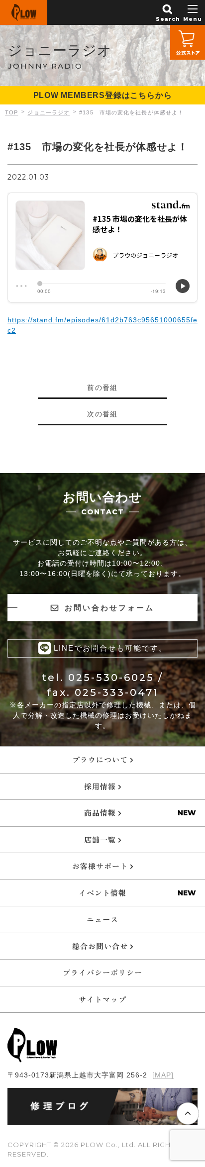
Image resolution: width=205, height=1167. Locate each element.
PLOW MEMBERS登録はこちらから (102, 95)
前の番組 (102, 387)
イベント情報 (102, 892)
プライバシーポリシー (102, 972)
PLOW (23, 12)
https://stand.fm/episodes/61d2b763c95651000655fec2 (102, 325)
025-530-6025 (111, 677)
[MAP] (163, 1075)
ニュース (102, 919)
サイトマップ (102, 999)
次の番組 (102, 413)
